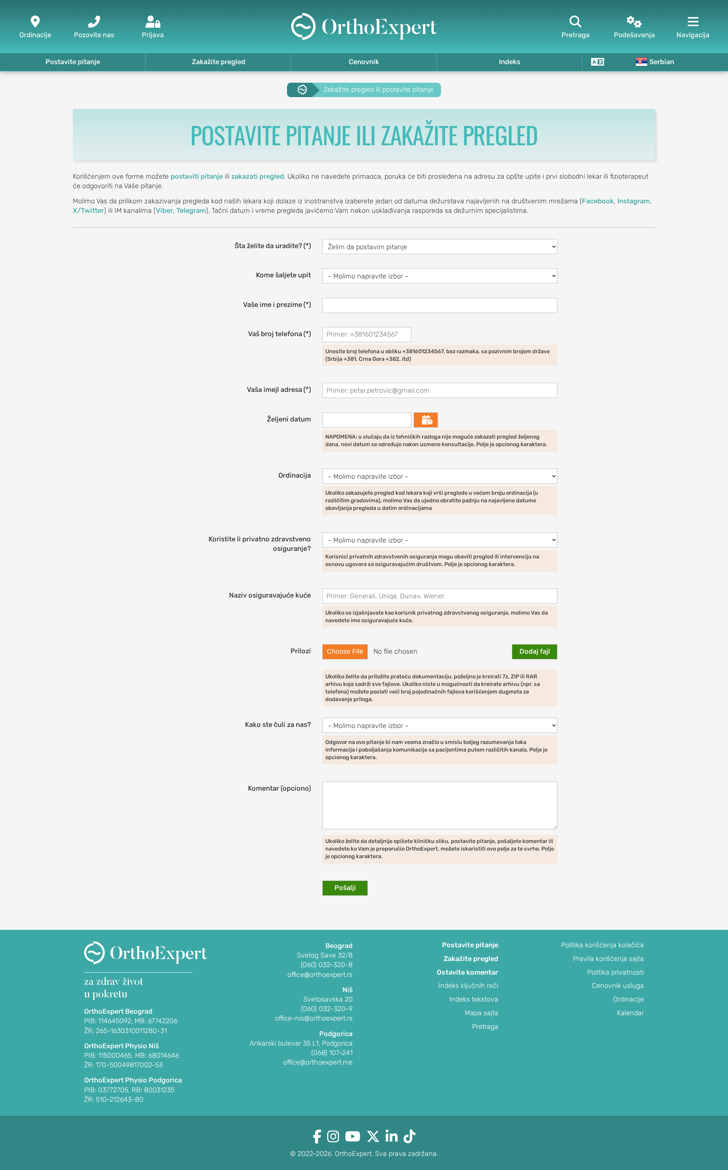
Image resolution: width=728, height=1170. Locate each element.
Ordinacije (628, 999)
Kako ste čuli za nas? (278, 724)
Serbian (662, 62)
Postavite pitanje (73, 62)
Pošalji (345, 888)
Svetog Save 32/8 (325, 955)
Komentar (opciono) (279, 788)
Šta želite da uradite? (273, 246)
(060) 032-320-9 (327, 1009)
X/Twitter (88, 210)
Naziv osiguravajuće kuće (270, 595)
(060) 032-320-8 (327, 965)
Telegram (191, 210)
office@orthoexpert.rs (320, 974)
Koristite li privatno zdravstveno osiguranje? (260, 544)
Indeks (509, 62)
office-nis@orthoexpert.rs (314, 1018)
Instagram (633, 201)
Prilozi (300, 651)
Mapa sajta (481, 1013)
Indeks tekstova (473, 999)
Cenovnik (364, 62)
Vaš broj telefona (279, 334)
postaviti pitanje (197, 176)
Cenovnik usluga (618, 985)
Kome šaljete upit (283, 275)
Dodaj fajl (534, 651)
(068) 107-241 (332, 1053)
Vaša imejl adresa (279, 389)
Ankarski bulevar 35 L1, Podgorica (301, 1043)
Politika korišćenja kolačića (602, 945)
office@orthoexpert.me (318, 1062)
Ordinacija (294, 475)
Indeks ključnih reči (468, 985)
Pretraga (485, 1026)
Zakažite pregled (218, 62)
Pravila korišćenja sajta (608, 959)
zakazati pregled (257, 176)
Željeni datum (289, 419)
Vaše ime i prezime (277, 304)
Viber (164, 210)
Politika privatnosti (615, 972)
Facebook (598, 201)
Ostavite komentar (467, 972)
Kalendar (630, 1013)
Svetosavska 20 (328, 999)
